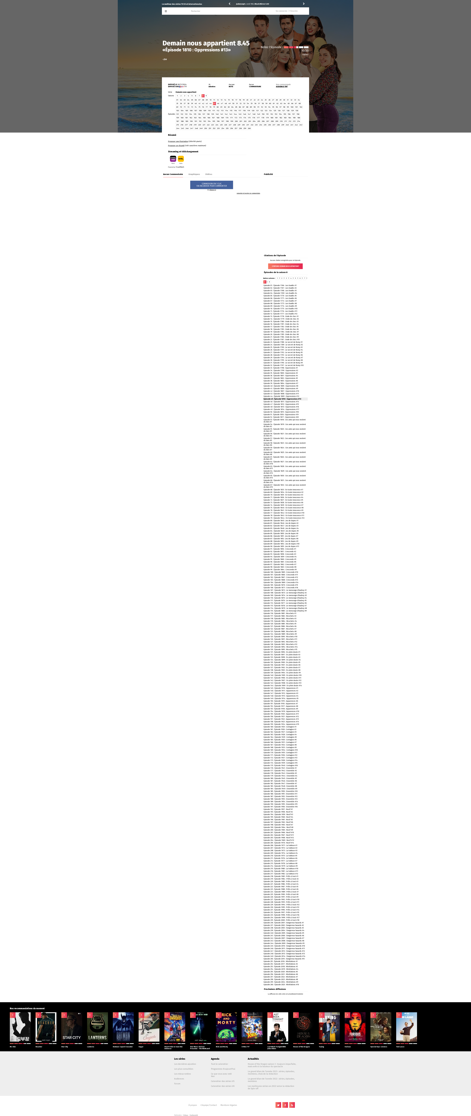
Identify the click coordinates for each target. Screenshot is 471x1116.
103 (177, 111)
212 (290, 121)
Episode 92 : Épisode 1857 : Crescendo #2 (280, 552)
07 (199, 100)
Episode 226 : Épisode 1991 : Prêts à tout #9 (281, 897)
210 (281, 121)
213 (294, 121)
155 (284, 114)
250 (205, 128)
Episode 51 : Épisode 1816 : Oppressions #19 (281, 415)
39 (192, 103)
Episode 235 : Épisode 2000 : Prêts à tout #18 (281, 920)
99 (288, 107)
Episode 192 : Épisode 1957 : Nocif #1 (278, 809)
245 (182, 128)
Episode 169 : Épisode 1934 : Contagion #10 (281, 750)
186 (298, 118)
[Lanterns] (97, 1041)
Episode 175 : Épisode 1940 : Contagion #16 (281, 765)
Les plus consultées (183, 1069)
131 (177, 114)
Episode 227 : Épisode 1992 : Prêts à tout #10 (281, 899)
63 (281, 103)
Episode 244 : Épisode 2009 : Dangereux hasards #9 (284, 943)
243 (300, 125)
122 (261, 111)
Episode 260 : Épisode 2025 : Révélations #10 (281, 985)
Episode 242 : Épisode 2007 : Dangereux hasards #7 (284, 938)
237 (274, 125)
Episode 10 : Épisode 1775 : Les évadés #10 (280, 309)
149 (258, 114)
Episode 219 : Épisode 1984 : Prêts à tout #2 (281, 879)
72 (188, 107)
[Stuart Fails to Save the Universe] (174, 1041)
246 (187, 128)
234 (260, 125)
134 (190, 114)
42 (203, 103)
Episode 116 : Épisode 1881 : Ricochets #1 (280, 613)
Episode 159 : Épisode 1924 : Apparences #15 (281, 724)
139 (212, 114)
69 (177, 107)
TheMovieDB (194, 1115)
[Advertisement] (280, 148)
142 (226, 114)
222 (208, 125)
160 (182, 118)
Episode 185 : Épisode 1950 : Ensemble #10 (281, 791)
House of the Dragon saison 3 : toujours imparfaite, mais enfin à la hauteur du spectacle (272, 1065)
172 (236, 118)
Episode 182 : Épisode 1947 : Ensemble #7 (280, 784)
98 (284, 107)
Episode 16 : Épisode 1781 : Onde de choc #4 (281, 324)
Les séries (179, 1058)
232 (252, 125)
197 (222, 121)
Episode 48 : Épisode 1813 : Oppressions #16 (281, 407)
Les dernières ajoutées (185, 1064)
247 (191, 128)
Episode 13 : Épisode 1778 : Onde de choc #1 (281, 316)
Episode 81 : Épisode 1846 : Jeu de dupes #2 (281, 523)
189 (186, 121)
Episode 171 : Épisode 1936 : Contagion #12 (280, 755)
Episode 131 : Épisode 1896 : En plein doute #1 (282, 652)
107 (195, 111)
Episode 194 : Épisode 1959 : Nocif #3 (278, 814)
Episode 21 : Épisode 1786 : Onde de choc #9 (281, 337)
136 (199, 114)
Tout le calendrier (219, 1064)
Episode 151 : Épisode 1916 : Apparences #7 (281, 704)
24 (262, 100)
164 (199, 118)
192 (200, 121)
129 (292, 111)
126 (279, 111)
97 (280, 107)
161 (186, 118)
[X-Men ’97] (252, 1041)
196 (218, 121)
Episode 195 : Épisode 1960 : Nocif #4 (278, 817)
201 (240, 121)
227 (230, 125)
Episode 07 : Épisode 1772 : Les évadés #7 (280, 301)
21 (251, 100)
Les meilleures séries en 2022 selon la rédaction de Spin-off (271, 1087)
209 (276, 121)
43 (207, 103)
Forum (177, 1083)
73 (192, 107)
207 (267, 121)
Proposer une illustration (178, 141)
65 (289, 103)
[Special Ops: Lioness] (380, 1041)
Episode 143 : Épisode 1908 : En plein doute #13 (282, 683)
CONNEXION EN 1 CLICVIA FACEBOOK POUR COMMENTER (211, 185)
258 (240, 128)
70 (181, 107)
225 (221, 125)
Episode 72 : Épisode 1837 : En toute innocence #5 (283, 500)
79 (214, 107)
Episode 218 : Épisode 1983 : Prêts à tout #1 (281, 876)
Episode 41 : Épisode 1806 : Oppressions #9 (281, 389)
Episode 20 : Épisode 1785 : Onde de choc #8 (281, 334)
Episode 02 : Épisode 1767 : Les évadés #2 (280, 288)
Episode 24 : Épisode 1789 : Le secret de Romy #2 (283, 345)
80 (218, 107)
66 (292, 103)
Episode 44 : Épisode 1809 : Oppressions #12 (281, 396)
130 (296, 111)
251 (210, 128)
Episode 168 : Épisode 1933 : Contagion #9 (280, 747)
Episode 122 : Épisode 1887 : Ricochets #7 (280, 629)
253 (218, 128)
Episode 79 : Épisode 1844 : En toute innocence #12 (284, 518)
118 (244, 111)
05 (192, 100)
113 (222, 111)
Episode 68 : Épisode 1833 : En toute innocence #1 (283, 490)
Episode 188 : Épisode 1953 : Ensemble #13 (280, 799)
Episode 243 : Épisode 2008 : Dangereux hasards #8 (284, 941)
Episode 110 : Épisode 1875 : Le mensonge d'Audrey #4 (285, 598)
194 (209, 121)
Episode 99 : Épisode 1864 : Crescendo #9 (280, 570)
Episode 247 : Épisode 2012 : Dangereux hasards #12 (284, 951)
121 (257, 111)
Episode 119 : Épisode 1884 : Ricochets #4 (280, 621)
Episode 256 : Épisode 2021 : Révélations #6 (281, 974)
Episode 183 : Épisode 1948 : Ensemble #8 (280, 786)
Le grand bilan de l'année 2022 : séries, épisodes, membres (271, 1079)
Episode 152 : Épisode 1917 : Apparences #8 (281, 706)
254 (222, 128)
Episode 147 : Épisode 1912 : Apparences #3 (281, 693)
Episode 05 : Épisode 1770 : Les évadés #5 (280, 296)
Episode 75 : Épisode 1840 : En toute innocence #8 (283, 508)
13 (221, 100)
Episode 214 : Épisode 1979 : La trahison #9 (281, 866)
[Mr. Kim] (20, 1041)
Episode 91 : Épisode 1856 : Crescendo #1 (280, 549)
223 (212, 125)
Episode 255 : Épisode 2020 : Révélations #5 (281, 972)
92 (262, 107)
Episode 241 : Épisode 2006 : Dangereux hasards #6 (284, 936)
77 (207, 107)
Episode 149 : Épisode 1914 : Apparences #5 (281, 698)
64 (285, 103)
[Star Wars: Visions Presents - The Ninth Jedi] (200, 1041)
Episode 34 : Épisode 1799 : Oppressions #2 (281, 370)
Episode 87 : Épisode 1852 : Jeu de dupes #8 (281, 539)
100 (292, 107)
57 (259, 103)
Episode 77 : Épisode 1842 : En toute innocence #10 (284, 513)
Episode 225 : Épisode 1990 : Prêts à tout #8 (281, 894)
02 (181, 100)
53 (244, 103)
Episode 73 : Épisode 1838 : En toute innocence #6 (283, 503)
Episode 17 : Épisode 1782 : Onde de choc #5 (281, 327)
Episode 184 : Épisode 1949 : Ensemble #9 (280, 789)
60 (270, 103)
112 (218, 111)
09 (207, 100)
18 (240, 100)
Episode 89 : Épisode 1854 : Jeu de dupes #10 (281, 544)
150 (263, 114)
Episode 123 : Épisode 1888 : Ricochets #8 (280, 631)
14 (225, 100)
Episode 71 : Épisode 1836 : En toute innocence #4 (283, 497)
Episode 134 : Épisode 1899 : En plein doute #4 (282, 660)
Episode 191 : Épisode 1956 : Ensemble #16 (281, 807)
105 (186, 111)
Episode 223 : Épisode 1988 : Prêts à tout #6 (281, 889)
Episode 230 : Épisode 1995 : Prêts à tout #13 (281, 907)
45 (214, 103)
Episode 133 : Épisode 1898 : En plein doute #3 (282, 657)
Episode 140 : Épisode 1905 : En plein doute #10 (282, 675)
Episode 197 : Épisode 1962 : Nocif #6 (278, 822)
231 (247, 125)
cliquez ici (212, 190)
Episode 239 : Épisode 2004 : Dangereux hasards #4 (284, 930)
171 (231, 118)
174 (244, 118)
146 (244, 114)
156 (289, 114)
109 (204, 111)
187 (177, 121)
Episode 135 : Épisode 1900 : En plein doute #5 (282, 662)
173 (240, 118)
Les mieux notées (182, 1074)
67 (296, 103)
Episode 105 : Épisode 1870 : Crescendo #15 (281, 585)
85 (236, 107)
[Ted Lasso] (406, 1041)
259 (244, 128)
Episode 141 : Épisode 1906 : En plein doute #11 (282, 678)
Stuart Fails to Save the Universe (173, 1047)
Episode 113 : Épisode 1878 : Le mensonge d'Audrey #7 (285, 606)
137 (203, 114)
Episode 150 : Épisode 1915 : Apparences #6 (281, 701)
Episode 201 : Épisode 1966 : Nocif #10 (279, 832)
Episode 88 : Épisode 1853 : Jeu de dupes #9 (281, 541)
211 (285, 121)
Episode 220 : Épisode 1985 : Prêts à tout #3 (281, 881)
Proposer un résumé (176, 146)
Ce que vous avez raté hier (221, 1075)
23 (258, 100)
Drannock (240, 4)
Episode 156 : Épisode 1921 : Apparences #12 (281, 716)
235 (265, 125)
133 (186, 114)
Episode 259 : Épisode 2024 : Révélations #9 (281, 982)
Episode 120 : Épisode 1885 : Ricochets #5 (280, 624)
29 (280, 100)
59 (266, 103)
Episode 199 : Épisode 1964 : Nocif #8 (278, 827)
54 (248, 103)
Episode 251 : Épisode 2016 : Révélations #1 (281, 961)
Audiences (179, 1078)
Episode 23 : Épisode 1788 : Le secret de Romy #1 (283, 342)
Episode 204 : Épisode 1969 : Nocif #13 (279, 840)
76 (203, 107)
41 (199, 103)
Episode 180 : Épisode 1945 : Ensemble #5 (280, 778)
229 (239, 125)
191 (195, 121)
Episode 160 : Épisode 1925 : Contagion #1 (280, 727)
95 (273, 107)
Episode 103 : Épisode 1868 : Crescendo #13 (281, 580)
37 (185, 103)
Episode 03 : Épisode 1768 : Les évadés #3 (280, 291)
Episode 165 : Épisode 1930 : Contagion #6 (280, 740)
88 (247, 107)
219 (195, 125)
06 (196, 100)
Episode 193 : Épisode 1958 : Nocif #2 (278, 812)
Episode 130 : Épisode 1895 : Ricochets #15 (280, 649)
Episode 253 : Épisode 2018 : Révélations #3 (281, 967)
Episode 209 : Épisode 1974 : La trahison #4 (281, 853)
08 (203, 100)
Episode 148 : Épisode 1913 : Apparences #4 (281, 696)
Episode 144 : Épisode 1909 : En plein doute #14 (283, 686)
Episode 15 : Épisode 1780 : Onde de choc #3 (281, 321)
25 (266, 100)
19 (244, 100)
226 (225, 125)
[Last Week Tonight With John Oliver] (277, 1041)
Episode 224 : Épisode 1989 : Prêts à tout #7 (281, 892)
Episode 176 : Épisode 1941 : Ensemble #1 (280, 768)
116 (235, 111)
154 (280, 114)
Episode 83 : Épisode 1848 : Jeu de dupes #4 (281, 528)
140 (217, 114)
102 (301, 107)
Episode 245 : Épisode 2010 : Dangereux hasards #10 (284, 946)
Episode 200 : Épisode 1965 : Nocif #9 (278, 830)
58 (263, 103)
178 (262, 118)
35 (177, 103)
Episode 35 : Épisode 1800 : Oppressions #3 (281, 373)
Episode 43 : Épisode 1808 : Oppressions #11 (281, 394)
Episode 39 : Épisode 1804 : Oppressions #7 (281, 383)
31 (288, 100)
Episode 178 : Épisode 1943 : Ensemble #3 (280, 773)
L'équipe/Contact (209, 1105)
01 (177, 100)
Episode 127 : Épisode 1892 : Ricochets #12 (280, 642)
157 (293, 114)
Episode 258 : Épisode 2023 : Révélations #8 (281, 979)
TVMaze (185, 1115)
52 (241, 103)
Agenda (215, 1058)
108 (200, 111)
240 (287, 125)
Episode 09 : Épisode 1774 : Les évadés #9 (280, 306)
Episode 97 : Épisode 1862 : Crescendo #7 (280, 564)
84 (232, 107)
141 (221, 114)
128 (288, 111)
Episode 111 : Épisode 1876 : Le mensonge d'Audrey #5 (285, 600)
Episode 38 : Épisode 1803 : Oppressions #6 (281, 381)
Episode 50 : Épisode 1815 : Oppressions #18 (281, 412)
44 (210, 103)
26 (269, 100)
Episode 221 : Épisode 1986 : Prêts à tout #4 (281, 884)
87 (244, 107)
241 (291, 125)
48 (226, 103)
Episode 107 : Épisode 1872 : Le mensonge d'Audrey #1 (285, 590)
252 (214, 128)
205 (258, 121)
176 (253, 118)
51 (237, 103)
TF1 (185, 87)
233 (256, 125)
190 (191, 121)
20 (247, 100)
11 (214, 100)
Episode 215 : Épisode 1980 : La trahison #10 (281, 869)
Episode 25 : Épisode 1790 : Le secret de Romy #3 (283, 347)
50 (233, 103)
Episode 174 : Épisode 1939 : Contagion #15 (280, 763)
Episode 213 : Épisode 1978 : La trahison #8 (280, 863)
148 (253, 114)
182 (280, 118)
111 (213, 111)
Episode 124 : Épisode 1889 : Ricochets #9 (280, 634)
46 (218, 103)
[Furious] (355, 1041)
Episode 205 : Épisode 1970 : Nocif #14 (279, 843)
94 (269, 107)
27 (273, 100)
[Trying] (329, 1041)
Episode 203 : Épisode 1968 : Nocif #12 (279, 838)
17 (236, 100)
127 (283, 111)
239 (282, 125)
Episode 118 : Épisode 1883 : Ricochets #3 (280, 619)
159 (177, 118)
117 (239, 111)
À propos (193, 1105)
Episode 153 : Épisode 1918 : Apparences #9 (281, 709)
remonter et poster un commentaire (248, 193)
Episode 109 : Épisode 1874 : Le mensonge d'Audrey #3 (285, 595)
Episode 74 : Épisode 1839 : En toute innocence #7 (283, 505)
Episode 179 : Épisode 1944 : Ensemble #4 (280, 776)
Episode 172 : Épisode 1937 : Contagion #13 (280, 758)
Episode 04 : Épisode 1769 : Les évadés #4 (280, 293)
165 (204, 118)
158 (298, 114)
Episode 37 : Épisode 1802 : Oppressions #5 (281, 378)
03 (185, 100)
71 (185, 107)
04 (188, 100)
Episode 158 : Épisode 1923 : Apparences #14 (281, 722)
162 (191, 118)
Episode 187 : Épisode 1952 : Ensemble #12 (280, 796)
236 (269, 125)
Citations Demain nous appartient (285, 266)
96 (277, 107)
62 (277, 103)
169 (222, 118)
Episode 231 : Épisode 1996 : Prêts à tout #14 (281, 910)
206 (263, 121)
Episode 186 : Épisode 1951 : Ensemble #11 (280, 794)
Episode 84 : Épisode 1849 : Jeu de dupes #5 (281, 531)
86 (240, 107)
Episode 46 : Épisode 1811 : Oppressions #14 (281, 402)
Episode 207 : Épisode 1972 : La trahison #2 (280, 848)
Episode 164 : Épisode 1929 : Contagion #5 (280, 737)
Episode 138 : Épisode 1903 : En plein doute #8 (282, 670)
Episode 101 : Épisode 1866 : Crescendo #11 (281, 575)
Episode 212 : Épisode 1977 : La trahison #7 (280, 861)
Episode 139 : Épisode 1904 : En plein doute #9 (282, 673)
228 (234, 125)
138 (208, 114)
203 (249, 121)
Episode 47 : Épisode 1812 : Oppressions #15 (281, 404)
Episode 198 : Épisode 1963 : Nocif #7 (278, 825)
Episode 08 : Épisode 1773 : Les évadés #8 (280, 303)
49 (230, 103)
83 (229, 107)
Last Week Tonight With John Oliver (276, 1047)
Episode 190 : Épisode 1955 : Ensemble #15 (280, 804)
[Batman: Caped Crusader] (123, 1041)
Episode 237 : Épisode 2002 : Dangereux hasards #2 (284, 925)
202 (245, 121)
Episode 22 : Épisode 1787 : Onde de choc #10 (282, 340)
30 (284, 100)
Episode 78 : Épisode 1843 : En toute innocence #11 (284, 515)
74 (196, 107)
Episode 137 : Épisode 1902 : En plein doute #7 (282, 668)
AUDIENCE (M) (282, 87)
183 (285, 118)
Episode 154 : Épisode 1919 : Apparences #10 (281, 711)
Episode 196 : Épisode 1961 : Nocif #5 (278, 820)
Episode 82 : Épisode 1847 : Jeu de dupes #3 (281, 526)
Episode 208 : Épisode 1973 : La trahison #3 (280, 851)
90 (255, 107)
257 (236, 128)
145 (240, 114)
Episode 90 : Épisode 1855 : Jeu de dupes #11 (281, 546)
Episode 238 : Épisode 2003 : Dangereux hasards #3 (284, 928)
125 (275, 111)
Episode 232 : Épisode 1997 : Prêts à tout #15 (281, 912)
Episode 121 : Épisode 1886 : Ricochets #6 (280, 626)
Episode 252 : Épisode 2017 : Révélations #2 (281, 964)
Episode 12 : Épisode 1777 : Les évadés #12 (280, 314)
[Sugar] (149, 1041)
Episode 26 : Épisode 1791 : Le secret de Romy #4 (283, 350)
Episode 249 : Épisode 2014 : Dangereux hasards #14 (284, 956)
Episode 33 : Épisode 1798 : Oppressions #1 (281, 368)
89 (251, 107)
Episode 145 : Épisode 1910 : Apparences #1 (281, 688)
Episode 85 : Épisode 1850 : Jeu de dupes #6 (281, 533)
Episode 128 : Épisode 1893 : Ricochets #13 (280, 644)
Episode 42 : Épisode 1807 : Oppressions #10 (281, 391)
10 (210, 100)
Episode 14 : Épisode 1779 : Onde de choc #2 (281, 319)
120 (253, 111)
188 (182, 121)
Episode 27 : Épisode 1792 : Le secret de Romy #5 (283, 352)
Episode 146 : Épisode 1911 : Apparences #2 (281, 691)
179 (267, 118)
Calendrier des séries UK (223, 1086)
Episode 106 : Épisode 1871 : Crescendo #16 (281, 588)
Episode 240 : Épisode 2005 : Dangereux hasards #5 (284, 933)
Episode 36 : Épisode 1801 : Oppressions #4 (281, 376)
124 (270, 111)
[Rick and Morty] (226, 1041)
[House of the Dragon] (303, 1041)
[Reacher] (46, 1041)
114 (226, 111)
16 (233, 100)
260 (249, 128)
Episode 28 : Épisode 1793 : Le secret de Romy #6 (283, 355)
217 (186, 125)
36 (181, 103)
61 (274, 103)
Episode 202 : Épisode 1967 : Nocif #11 (279, 835)
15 (229, 100)
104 (182, 111)
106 (191, 111)
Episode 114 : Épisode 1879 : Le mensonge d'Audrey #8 (285, 608)
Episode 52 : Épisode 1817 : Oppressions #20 (281, 417)
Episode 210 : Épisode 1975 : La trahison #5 (280, 856)
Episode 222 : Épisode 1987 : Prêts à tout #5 (281, 887)
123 (266, 111)
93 (266, 107)
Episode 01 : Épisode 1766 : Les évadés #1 (280, 285)
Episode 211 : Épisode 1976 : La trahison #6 (280, 858)
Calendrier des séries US (222, 1081)
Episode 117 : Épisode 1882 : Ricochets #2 (280, 616)
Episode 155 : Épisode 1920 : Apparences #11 (281, 714)
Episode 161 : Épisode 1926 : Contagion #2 (280, 729)
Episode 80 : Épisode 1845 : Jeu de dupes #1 (281, 521)
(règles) (305, 54)
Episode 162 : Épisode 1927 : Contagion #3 (280, 732)
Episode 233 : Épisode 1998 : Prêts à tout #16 (281, 915)
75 (199, 107)
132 (182, 114)
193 (204, 121)
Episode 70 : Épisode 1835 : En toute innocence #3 (283, 495)
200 (236, 121)
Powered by (172, 167)
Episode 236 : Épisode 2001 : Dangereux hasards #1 (284, 923)
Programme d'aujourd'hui (223, 1069)
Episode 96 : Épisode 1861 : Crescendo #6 (280, 562)
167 (213, 118)
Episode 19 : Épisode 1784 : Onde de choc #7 (281, 332)
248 (196, 128)
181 (276, 118)
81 (221, 107)
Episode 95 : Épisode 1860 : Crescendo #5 (280, 559)
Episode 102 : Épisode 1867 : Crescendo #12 (281, 577)
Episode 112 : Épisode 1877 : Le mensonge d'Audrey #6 (285, 603)
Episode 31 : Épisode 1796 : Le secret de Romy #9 (283, 363)
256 (231, 128)
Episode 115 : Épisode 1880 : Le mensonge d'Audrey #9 (285, 611)
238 (278, 125)
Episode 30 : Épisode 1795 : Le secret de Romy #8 (283, 360)
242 (296, 125)
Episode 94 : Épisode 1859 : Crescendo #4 (280, 557)
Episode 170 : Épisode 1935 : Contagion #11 (280, 753)
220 (199, 125)
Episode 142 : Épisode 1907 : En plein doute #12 (282, 680)
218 (190, 125)
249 (201, 128)
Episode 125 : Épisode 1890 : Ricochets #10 (280, 637)
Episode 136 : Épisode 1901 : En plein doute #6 (282, 665)
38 (188, 103)
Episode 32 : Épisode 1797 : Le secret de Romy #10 (284, 365)
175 (249, 118)
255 (227, 128)
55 (252, 103)
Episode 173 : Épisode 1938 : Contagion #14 (281, 760)
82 (225, 107)
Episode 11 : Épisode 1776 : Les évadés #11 (280, 311)
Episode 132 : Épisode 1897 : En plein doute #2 (282, 655)
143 (230, 114)
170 (227, 118)
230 (243, 125)
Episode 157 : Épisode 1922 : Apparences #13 (281, 719)
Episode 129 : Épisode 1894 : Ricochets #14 (281, 647)
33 (295, 100)
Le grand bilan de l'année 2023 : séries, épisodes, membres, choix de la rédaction (271, 1072)
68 (300, 103)
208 (272, 121)
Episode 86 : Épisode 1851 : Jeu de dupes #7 (281, 536)
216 (182, 125)
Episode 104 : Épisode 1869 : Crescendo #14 (281, 582)
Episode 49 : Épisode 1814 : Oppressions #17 (281, 409)
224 (217, 125)
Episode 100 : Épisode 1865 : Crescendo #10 (281, 572)
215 (177, 125)
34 (299, 100)
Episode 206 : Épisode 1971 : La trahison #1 (280, 845)
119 (248, 111)
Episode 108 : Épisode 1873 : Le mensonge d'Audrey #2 (285, 593)
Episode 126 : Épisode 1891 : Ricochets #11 (280, 639)
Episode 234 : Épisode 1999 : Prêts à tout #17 (282, 918)
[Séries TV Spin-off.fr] (175, 11)
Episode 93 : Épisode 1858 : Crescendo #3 (280, 554)
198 (227, 121)
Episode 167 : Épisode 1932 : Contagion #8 (280, 745)
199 (231, 121)
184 (289, 118)
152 (271, 114)
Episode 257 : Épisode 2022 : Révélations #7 (281, 977)
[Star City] (71, 1041)
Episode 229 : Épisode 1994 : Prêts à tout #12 (281, 905)
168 (217, 118)
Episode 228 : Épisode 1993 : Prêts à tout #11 (281, 902)
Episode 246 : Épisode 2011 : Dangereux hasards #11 (284, 948)
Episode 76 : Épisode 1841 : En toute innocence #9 (283, 510)
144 (235, 114)
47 (222, 103)
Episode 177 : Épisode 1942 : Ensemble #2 (280, 771)
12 (218, 100)
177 (258, 118)
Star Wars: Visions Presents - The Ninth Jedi (200, 1047)
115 (231, 111)
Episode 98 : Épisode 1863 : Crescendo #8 (280, 567)
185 (294, 118)
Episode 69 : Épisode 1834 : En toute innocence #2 (283, 492)
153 (276, 114)
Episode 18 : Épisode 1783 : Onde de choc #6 (281, 329)
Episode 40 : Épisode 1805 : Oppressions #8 (281, 386)
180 (271, 118)
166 (208, 118)
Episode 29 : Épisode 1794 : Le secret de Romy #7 (283, 358)
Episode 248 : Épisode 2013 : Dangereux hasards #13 (284, 954)
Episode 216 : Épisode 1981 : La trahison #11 (281, 871)
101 (296, 107)
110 (209, 111)
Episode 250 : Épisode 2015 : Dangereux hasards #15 (284, 959)
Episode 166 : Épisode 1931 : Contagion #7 (280, 742)
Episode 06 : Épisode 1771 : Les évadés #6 (280, 298)
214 (298, 121)
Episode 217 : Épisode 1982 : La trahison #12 (281, 874)
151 (267, 114)
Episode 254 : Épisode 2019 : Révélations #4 (281, 969)
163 (195, 118)
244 (177, 128)
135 (195, 114)
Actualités (253, 1058)
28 (277, 100)
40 (196, 103)
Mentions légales (229, 1105)
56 (255, 103)
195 (213, 121)
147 (249, 114)
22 (254, 100)
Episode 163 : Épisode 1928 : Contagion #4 (280, 735)
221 (204, 125)
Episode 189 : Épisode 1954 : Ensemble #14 (281, 802)
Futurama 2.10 (259, 4)
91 (258, 107)
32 (291, 100)
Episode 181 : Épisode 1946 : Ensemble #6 (280, 781)
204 (254, 121)
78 (210, 107)
